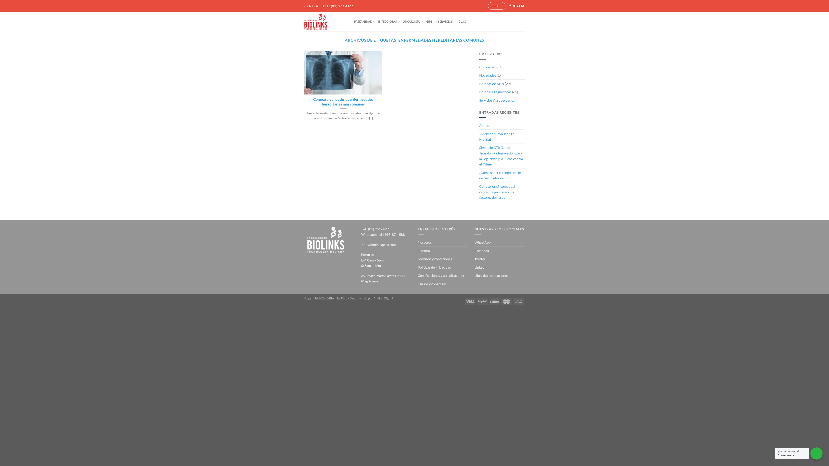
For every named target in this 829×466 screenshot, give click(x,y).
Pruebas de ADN (491, 84)
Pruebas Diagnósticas (495, 92)
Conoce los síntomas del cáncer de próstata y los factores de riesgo (497, 191)
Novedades (487, 75)
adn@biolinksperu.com (379, 244)
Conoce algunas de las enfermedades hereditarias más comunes (343, 101)
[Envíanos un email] (518, 6)
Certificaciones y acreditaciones (441, 275)
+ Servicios (444, 21)
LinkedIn (481, 267)
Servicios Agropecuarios (497, 100)
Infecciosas (387, 21)
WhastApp (483, 242)
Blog (462, 21)
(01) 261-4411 (379, 229)
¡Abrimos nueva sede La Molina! (496, 136)
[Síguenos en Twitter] (514, 6)
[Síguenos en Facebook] (510, 6)
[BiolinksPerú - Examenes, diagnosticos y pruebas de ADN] (326, 21)
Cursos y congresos (432, 284)
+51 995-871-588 (391, 234)
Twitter (480, 259)
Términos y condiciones (435, 259)
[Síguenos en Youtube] (522, 6)
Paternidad (363, 21)
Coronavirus (488, 67)
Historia (424, 251)
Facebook (482, 251)
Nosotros (425, 242)
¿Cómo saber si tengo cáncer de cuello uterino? (500, 175)
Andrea (484, 125)
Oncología (411, 21)
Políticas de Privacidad (434, 267)
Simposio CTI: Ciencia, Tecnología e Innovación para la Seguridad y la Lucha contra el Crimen (501, 155)
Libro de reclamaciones (491, 275)
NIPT (429, 21)
